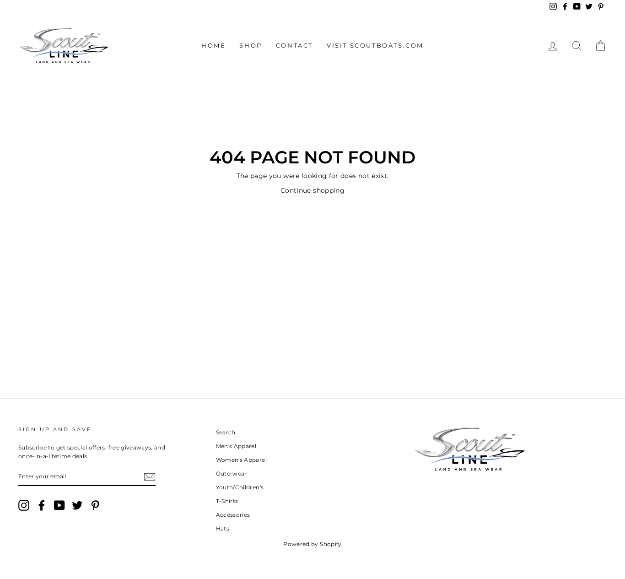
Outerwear (231, 473)
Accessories (233, 514)
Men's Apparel (236, 446)
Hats (222, 528)
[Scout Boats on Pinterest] (95, 505)
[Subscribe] (150, 476)
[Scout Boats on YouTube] (59, 505)
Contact (294, 45)
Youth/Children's (240, 487)
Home (213, 45)
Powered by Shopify (312, 544)
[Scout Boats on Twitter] (77, 505)
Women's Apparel (241, 459)
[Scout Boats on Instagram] (23, 505)
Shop (250, 45)
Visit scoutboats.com (375, 45)
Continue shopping (312, 190)
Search (226, 432)
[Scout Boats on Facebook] (41, 505)
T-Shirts (227, 501)
